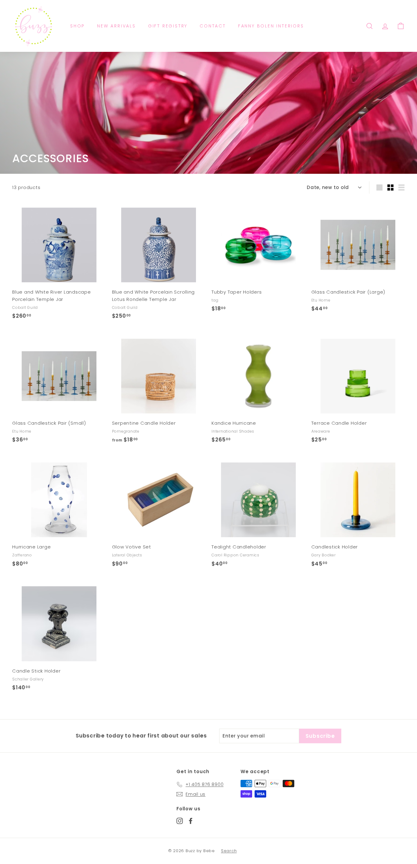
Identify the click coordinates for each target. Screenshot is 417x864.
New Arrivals (116, 26)
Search (229, 851)
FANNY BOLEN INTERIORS (271, 26)
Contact (213, 26)
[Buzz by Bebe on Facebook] (190, 820)
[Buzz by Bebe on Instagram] (179, 820)
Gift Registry (167, 26)
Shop (77, 26)
